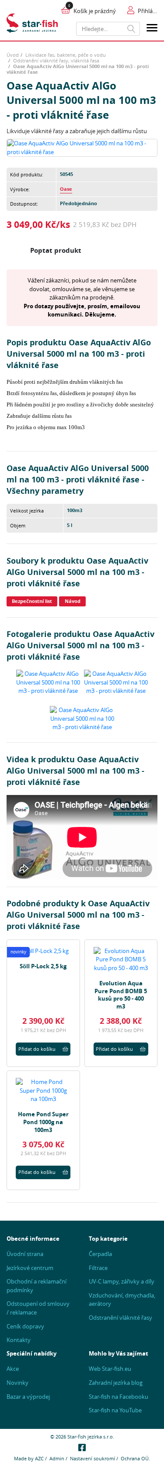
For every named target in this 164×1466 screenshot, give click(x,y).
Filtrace (98, 1268)
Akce (13, 1369)
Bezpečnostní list (32, 601)
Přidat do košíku (37, 1049)
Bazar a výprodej (28, 1397)
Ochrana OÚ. (135, 1458)
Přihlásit (147, 11)
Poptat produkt (55, 250)
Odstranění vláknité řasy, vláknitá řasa (56, 60)
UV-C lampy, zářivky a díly (121, 1281)
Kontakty (19, 1340)
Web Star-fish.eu (110, 1369)
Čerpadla (100, 1254)
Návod (72, 601)
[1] (131, 29)
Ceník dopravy (25, 1326)
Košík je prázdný (94, 11)
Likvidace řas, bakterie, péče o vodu (65, 55)
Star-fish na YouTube (115, 1410)
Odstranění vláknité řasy (120, 1317)
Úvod (13, 55)
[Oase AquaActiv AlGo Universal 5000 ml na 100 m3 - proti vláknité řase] (82, 147)
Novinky (17, 1383)
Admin (56, 1458)
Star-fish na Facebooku (118, 1397)
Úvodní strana (25, 1254)
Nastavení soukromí (92, 1458)
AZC (39, 1458)
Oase (66, 189)
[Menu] (152, 29)
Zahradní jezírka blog (116, 1383)
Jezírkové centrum (30, 1268)
